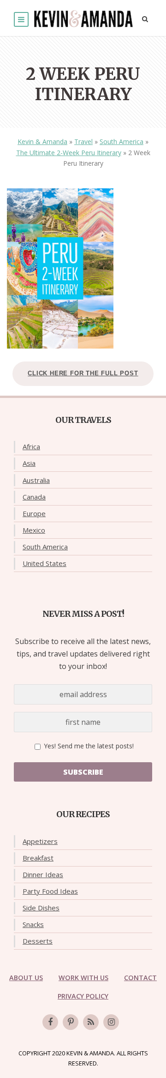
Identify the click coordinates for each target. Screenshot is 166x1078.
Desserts (38, 941)
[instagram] (111, 1022)
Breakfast (38, 857)
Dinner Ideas (43, 874)
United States (44, 563)
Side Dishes (41, 907)
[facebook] (50, 1022)
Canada (34, 496)
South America (121, 141)
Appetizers (40, 841)
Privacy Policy (83, 996)
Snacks (33, 924)
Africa (31, 446)
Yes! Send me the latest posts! (88, 745)
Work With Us (83, 977)
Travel (83, 141)
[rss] (91, 1022)
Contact (140, 977)
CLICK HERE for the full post (83, 373)
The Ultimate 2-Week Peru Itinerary (68, 152)
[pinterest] (70, 1022)
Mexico (34, 530)
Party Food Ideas (50, 891)
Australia (36, 480)
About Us (26, 977)
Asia (29, 463)
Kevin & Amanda (42, 141)
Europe (34, 513)
